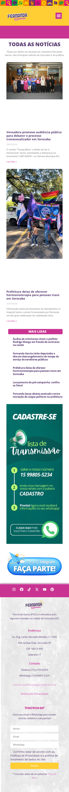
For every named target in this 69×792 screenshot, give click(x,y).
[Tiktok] (30, 591)
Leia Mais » (11, 161)
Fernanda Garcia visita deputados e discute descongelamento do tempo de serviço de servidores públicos (36, 356)
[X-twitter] (38, 591)
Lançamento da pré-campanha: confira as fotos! (36, 384)
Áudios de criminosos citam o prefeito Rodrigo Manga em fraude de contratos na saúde (36, 342)
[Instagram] (15, 591)
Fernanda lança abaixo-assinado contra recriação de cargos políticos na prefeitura (37, 395)
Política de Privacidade (34, 693)
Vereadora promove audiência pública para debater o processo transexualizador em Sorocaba (34, 135)
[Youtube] (46, 591)
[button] (59, 16)
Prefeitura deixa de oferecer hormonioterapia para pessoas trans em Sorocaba (32, 295)
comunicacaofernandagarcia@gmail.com (34, 684)
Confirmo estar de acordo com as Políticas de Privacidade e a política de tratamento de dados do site (34, 755)
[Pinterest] (53, 591)
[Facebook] (23, 591)
